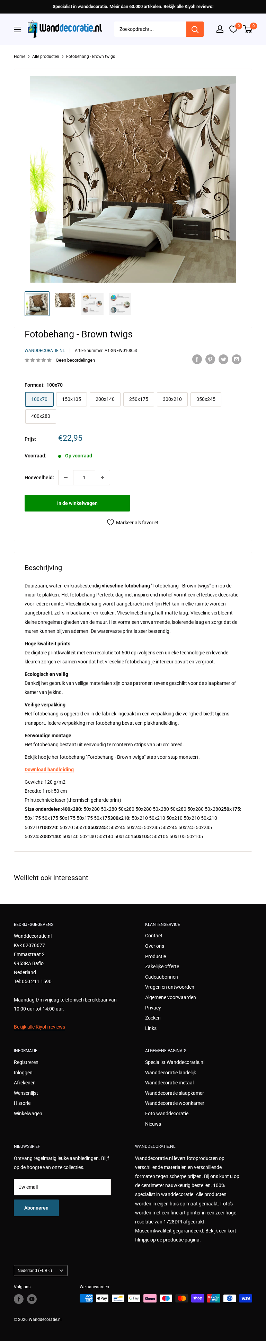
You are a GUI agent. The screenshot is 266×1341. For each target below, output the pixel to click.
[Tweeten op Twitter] (223, 359)
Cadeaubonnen (161, 977)
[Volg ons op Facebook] (19, 1299)
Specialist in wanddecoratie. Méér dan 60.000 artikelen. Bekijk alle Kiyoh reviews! (133, 6)
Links (151, 1028)
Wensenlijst (26, 1093)
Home (19, 56)
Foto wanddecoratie (166, 1113)
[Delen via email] (236, 359)
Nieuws (153, 1124)
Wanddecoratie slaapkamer (174, 1093)
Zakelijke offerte (162, 966)
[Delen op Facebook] (197, 359)
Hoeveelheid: (39, 477)
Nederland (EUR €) (35, 1270)
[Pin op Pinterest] (210, 359)
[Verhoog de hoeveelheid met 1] (102, 477)
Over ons (154, 946)
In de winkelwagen (77, 503)
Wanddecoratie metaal (169, 1082)
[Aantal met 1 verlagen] (66, 477)
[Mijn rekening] (219, 29)
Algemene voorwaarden (170, 997)
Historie (22, 1103)
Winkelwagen (28, 1113)
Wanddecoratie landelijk (170, 1072)
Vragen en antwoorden (169, 987)
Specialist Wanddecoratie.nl (174, 1062)
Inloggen (23, 1072)
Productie (155, 956)
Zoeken (153, 1018)
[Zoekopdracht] (195, 29)
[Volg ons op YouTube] (32, 1299)
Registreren (26, 1062)
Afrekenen (25, 1082)
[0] (247, 29)
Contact (153, 935)
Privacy (153, 1008)
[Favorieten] (233, 29)
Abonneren (36, 1208)
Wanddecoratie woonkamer (174, 1103)
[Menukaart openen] (17, 29)
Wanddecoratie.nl (45, 350)
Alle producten (45, 56)
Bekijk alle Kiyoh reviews (39, 1027)
